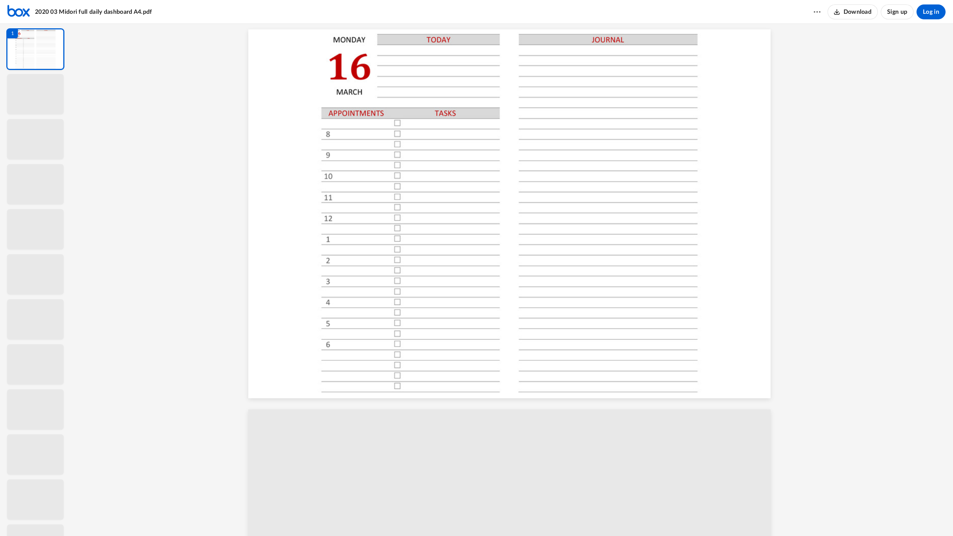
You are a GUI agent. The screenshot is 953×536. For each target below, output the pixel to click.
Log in (931, 12)
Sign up (897, 12)
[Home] (18, 12)
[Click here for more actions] (817, 11)
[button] (35, 49)
